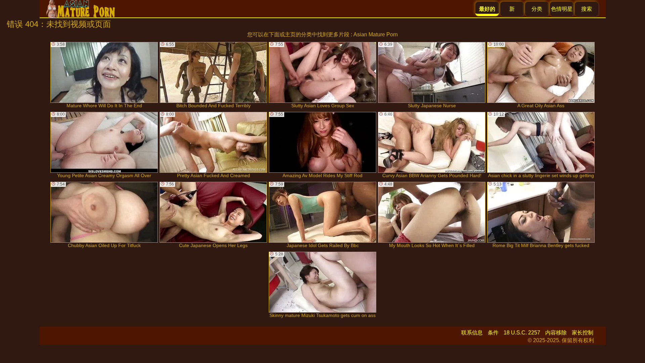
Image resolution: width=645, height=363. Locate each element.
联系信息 (472, 332)
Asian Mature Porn (375, 34)
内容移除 (556, 332)
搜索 (586, 9)
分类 (536, 9)
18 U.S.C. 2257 (522, 332)
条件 (493, 332)
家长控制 (582, 332)
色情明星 (561, 9)
